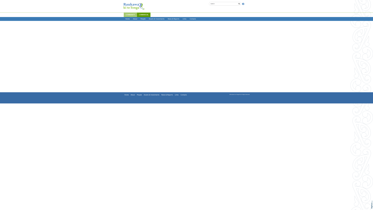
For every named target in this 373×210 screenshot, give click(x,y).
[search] (239, 4)
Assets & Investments (156, 19)
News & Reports (173, 19)
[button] (372, 207)
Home (127, 19)
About (135, 19)
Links (184, 19)
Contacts (193, 19)
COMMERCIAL (144, 15)
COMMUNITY (130, 15)
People (143, 19)
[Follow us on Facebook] (243, 4)
